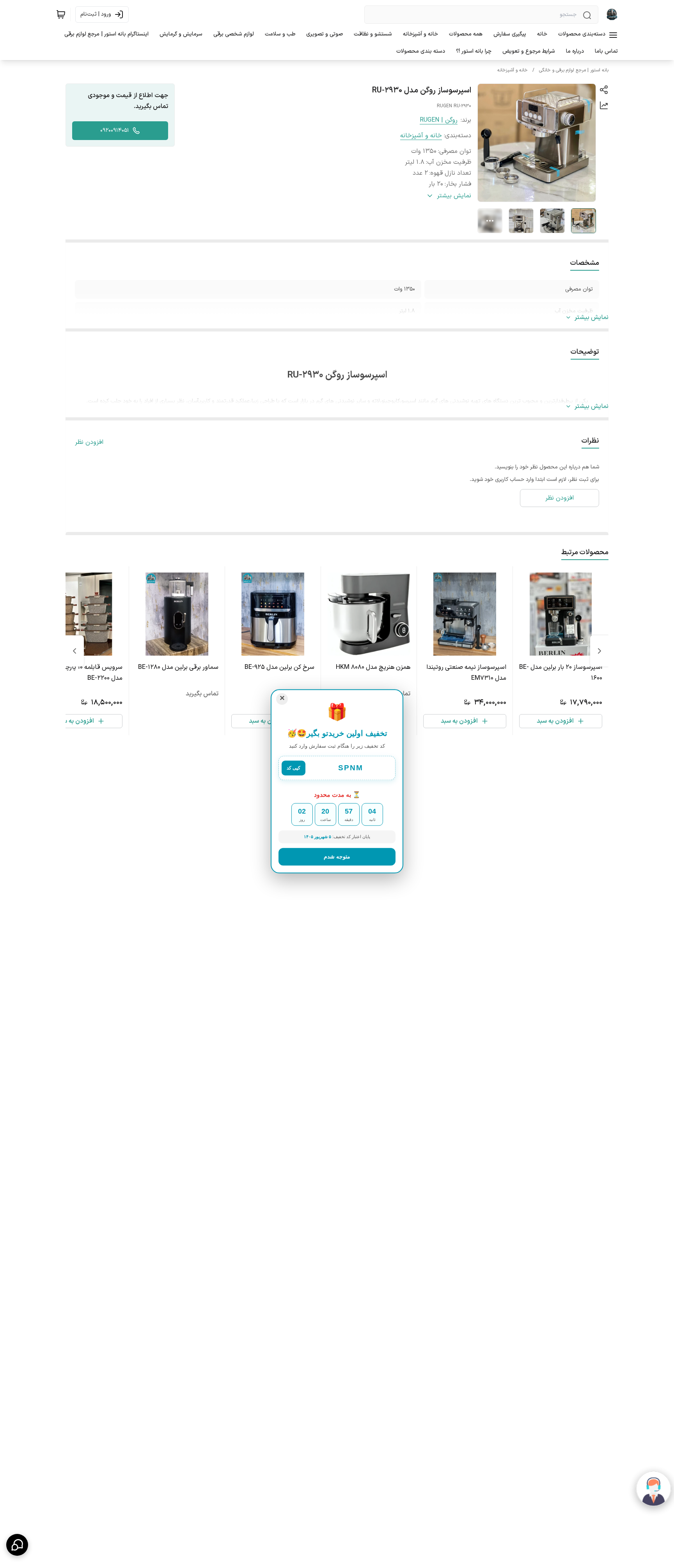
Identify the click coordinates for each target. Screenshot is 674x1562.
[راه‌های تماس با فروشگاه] (17, 1545)
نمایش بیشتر (591, 317)
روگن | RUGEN (439, 120)
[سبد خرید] (61, 14)
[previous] (599, 651)
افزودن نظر (89, 442)
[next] (74, 651)
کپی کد (293, 768)
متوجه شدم (337, 856)
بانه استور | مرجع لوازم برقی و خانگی (573, 70)
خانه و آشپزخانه (512, 70)
